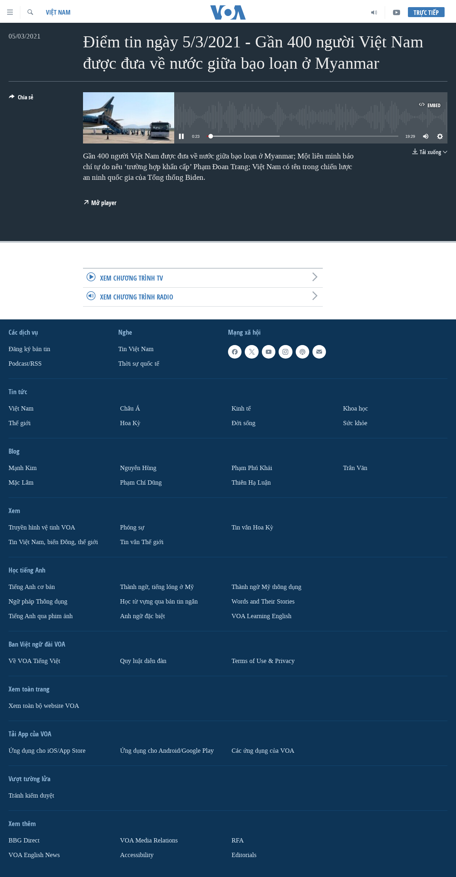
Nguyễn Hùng (138, 468)
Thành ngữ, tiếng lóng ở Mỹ (157, 587)
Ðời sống (243, 423)
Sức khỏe (355, 423)
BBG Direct (24, 840)
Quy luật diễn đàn (143, 661)
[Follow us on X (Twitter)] (251, 352)
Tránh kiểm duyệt (31, 796)
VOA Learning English (261, 616)
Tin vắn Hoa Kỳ (252, 527)
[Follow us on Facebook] (235, 352)
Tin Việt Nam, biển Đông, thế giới (53, 542)
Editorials (244, 855)
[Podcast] (302, 352)
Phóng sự (132, 527)
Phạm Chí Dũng (141, 483)
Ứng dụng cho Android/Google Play (167, 751)
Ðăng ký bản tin (29, 349)
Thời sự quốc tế (138, 364)
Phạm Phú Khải (252, 468)
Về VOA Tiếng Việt (34, 661)
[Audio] (374, 12)
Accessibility (137, 855)
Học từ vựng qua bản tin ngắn (159, 601)
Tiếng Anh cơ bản (32, 587)
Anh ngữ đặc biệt (142, 616)
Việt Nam (58, 12)
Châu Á (130, 408)
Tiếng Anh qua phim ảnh (41, 616)
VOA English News (34, 855)
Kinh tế (241, 408)
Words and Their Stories (263, 601)
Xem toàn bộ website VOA (44, 706)
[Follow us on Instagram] (285, 352)
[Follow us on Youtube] (268, 352)
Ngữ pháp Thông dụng (38, 601)
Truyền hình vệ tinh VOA (42, 527)
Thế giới (20, 423)
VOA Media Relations (149, 840)
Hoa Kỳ (130, 423)
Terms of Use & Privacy (263, 661)
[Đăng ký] (319, 352)
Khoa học (355, 408)
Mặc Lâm (21, 483)
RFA (238, 840)
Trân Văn (355, 468)
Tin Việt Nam (136, 349)
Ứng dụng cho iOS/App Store (47, 751)
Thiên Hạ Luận (251, 483)
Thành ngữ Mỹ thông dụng (266, 587)
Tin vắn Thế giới (142, 542)
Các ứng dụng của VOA (263, 751)
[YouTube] (396, 12)
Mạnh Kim (23, 468)
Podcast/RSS (25, 364)
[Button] (21, 99)
